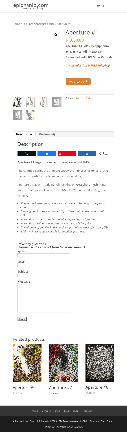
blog (66, 410)
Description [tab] (24, 134)
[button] (56, 35)
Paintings (27, 24)
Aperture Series (45, 24)
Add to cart (78, 81)
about (76, 410)
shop (57, 410)
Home (16, 24)
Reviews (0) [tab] (47, 134)
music (35, 410)
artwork (46, 410)
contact (88, 410)
